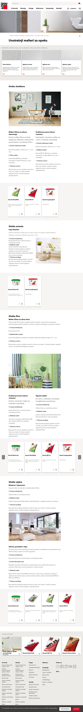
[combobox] (44, 3)
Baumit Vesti (45, 675)
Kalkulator (31, 672)
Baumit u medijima (47, 682)
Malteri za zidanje (6, 702)
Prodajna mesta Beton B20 (33, 692)
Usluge (31, 663)
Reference (45, 663)
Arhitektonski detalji (34, 668)
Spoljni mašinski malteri (6, 681)
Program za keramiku (7, 697)
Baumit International (34, 698)
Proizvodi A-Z (32, 665)
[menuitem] (79, 3)
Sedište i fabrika (33, 696)
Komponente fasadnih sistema (6, 675)
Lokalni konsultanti (34, 689)
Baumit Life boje (33, 675)
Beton (3, 704)
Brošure (31, 670)
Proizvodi (4, 663)
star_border (80, 36)
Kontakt (31, 682)
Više (4, 74)
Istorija (44, 677)
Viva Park (31, 677)
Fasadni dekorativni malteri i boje (7, 666)
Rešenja (17, 663)
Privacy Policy (53, 708)
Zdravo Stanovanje (7, 684)
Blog (43, 685)
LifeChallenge (46, 680)
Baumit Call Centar (34, 685)
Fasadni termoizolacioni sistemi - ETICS (6, 670)
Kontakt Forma (33, 687)
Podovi (4, 699)
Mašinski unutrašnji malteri (7, 690)
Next (78, 457)
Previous (2, 457)
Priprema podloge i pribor (7, 694)
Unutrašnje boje (6, 687)
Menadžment (45, 670)
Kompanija (45, 668)
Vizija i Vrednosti (46, 673)
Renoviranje (5, 678)
